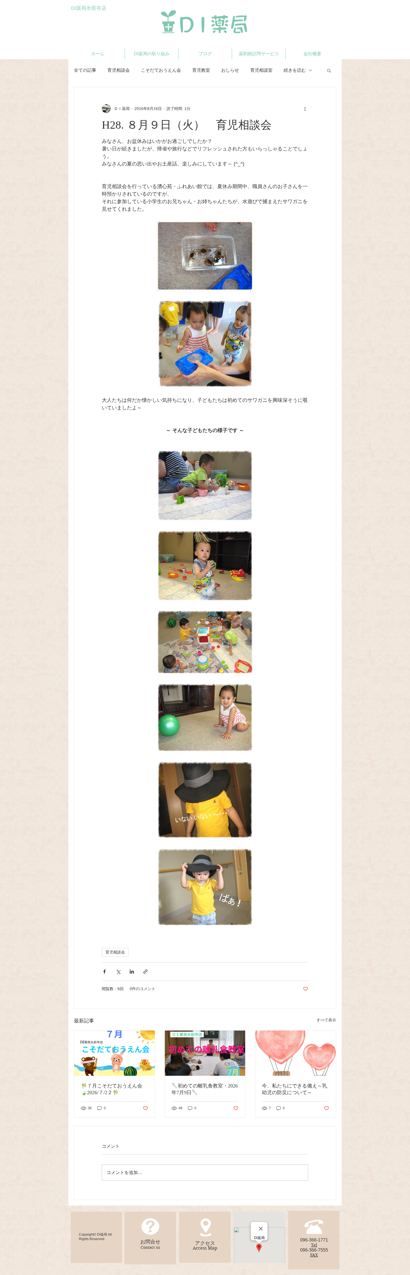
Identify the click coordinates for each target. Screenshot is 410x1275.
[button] (329, 70)
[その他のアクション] (305, 108)
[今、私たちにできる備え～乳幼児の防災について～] (295, 1053)
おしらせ (230, 70)
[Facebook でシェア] (104, 971)
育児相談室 (261, 70)
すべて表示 (326, 1020)
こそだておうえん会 (161, 70)
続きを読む (295, 70)
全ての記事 (85, 70)
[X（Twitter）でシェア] (118, 971)
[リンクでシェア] (145, 971)
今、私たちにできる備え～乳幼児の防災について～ (294, 1089)
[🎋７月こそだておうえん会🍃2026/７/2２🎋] (114, 1053)
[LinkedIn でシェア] (131, 971)
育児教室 (201, 70)
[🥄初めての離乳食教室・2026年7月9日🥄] (205, 1053)
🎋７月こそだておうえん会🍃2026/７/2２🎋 (111, 1089)
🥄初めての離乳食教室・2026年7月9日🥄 (205, 1089)
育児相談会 (118, 70)
